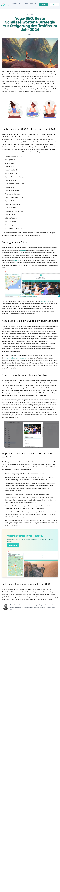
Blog (31, 3)
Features (14, 3)
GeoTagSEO (45, 301)
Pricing (26, 3)
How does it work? (37, 5)
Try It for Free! (13, 545)
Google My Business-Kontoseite (15, 358)
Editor (44, 4)
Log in (54, 4)
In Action (21, 4)
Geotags (23, 250)
